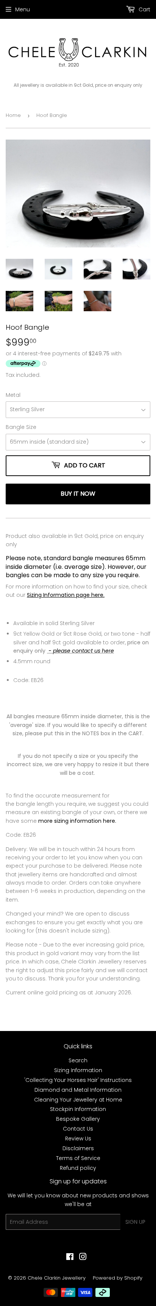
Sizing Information (78, 1070)
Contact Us (78, 1128)
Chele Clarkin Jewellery (57, 1277)
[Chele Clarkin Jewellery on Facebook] (70, 1257)
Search (78, 1060)
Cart (143, 9)
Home (13, 115)
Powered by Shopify (117, 1277)
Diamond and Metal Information (78, 1090)
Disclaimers (78, 1148)
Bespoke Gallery (78, 1119)
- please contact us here (80, 651)
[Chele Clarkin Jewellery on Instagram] (83, 1257)
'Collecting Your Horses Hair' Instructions (78, 1080)
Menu (22, 9)
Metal (13, 395)
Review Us (78, 1138)
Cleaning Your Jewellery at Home (78, 1099)
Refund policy (78, 1168)
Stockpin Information (78, 1109)
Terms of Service (78, 1158)
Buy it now (78, 493)
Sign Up (135, 1222)
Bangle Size (21, 427)
